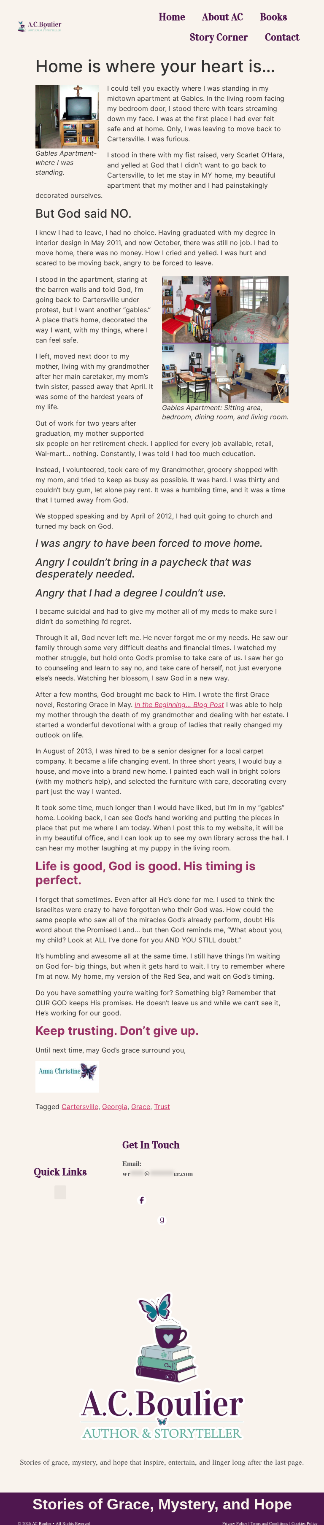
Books (273, 17)
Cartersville (80, 1106)
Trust (162, 1106)
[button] (60, 1192)
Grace (140, 1106)
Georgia (114, 1106)
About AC (222, 17)
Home (172, 17)
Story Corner (219, 37)
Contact (282, 37)
